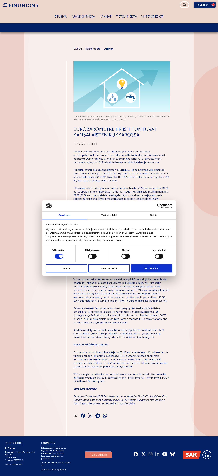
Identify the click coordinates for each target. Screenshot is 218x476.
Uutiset (92, 144)
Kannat (105, 16)
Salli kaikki (151, 268)
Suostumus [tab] (65, 215)
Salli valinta (109, 268)
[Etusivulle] (20, 5)
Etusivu (61, 16)
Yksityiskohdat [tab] (109, 215)
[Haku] (184, 4)
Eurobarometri (90, 151)
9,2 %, (144, 283)
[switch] (92, 256)
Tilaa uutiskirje (98, 454)
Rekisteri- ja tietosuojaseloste (53, 469)
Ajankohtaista (83, 16)
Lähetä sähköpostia (13, 464)
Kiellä (66, 268)
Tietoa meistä (126, 16)
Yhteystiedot (152, 16)
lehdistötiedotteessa (105, 355)
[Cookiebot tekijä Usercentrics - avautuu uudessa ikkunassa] (159, 206)
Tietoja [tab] (153, 215)
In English (202, 4)
